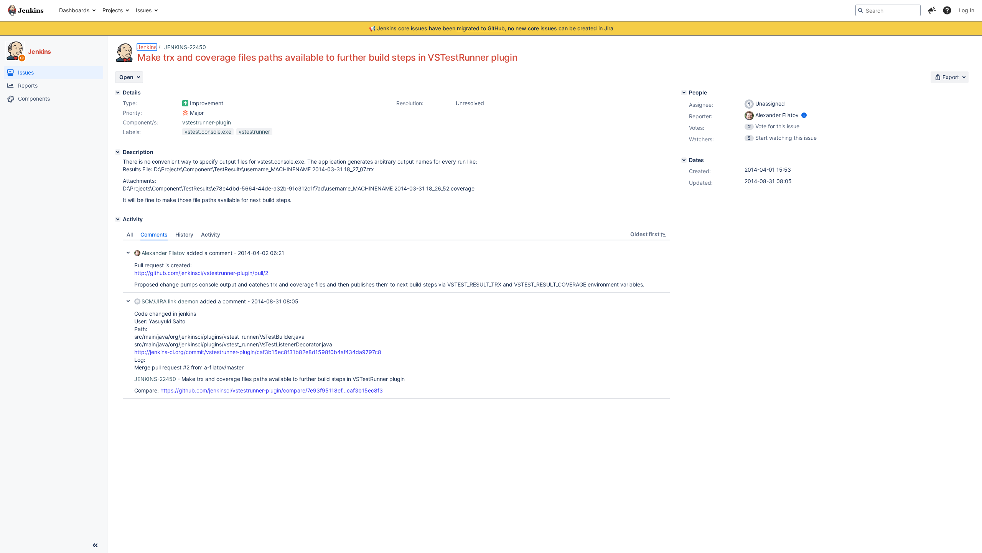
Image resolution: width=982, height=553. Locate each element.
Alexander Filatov (163, 253)
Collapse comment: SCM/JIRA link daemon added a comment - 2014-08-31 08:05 (128, 301)
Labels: (132, 132)
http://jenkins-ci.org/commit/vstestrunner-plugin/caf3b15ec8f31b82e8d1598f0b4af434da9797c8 (257, 352)
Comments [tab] (154, 234)
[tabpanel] (396, 319)
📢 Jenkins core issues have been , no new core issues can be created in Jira (491, 28)
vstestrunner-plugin (206, 122)
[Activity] (117, 219)
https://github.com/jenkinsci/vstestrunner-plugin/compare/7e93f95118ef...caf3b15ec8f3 (271, 390)
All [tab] (130, 234)
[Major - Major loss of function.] (185, 113)
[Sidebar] (95, 545)
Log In (966, 10)
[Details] (117, 92)
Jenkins (147, 47)
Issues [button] (144, 10)
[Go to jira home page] (26, 10)
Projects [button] (112, 10)
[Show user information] (804, 115)
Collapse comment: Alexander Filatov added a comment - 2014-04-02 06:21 (128, 253)
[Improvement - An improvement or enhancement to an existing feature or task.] (185, 103)
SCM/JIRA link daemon (170, 301)
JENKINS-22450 (185, 47)
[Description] (117, 152)
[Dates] (684, 160)
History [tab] (184, 234)
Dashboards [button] (74, 10)
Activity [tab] (210, 234)
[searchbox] (888, 10)
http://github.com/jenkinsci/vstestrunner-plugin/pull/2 (201, 273)
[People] (684, 92)
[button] (932, 10)
